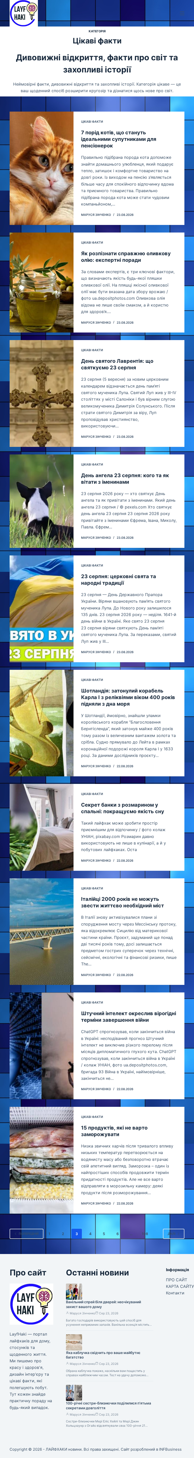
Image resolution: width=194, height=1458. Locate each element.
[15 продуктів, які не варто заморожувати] (41, 1160)
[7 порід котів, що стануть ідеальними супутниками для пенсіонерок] (41, 168)
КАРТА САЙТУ (180, 1286)
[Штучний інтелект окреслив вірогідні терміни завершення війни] (41, 1045)
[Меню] (182, 13)
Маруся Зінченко (82, 1313)
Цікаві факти (92, 121)
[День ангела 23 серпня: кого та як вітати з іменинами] (41, 501)
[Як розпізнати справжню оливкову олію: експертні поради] (41, 282)
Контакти (175, 1292)
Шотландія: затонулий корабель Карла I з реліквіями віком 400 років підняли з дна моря (128, 697)
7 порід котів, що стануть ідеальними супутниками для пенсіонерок (118, 139)
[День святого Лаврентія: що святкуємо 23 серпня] (41, 393)
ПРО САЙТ (176, 1279)
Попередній (29, 1234)
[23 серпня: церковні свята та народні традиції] (41, 608)
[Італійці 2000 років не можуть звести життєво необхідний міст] (41, 931)
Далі (171, 1234)
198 (145, 1234)
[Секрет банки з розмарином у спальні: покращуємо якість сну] (41, 827)
